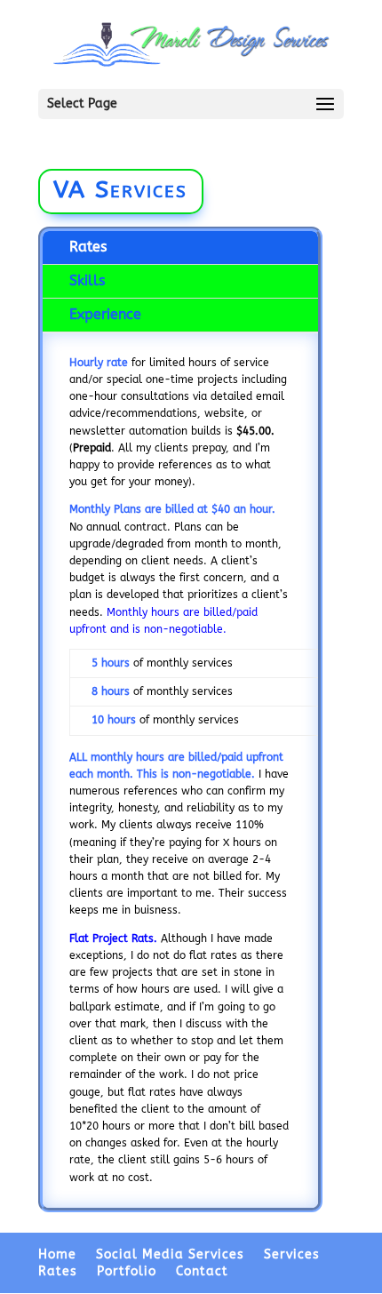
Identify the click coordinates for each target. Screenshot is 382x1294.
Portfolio (126, 1271)
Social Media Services (170, 1254)
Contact (202, 1271)
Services (292, 1254)
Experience (105, 314)
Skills (87, 280)
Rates (88, 246)
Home (57, 1254)
